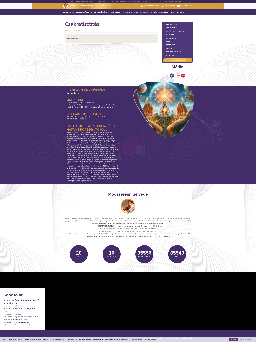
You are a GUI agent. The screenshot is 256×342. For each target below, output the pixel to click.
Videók (76, 333)
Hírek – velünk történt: (86, 90)
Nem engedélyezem (245, 339)
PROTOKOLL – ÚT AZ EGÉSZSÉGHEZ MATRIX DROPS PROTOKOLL (92, 127)
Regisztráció (178, 60)
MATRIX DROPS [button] (77, 100)
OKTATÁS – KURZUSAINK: (84, 114)
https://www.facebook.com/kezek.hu (171, 1)
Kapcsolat (95, 333)
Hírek (71, 333)
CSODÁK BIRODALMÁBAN (85, 333)
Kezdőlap (67, 30)
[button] (172, 28)
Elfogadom (233, 339)
